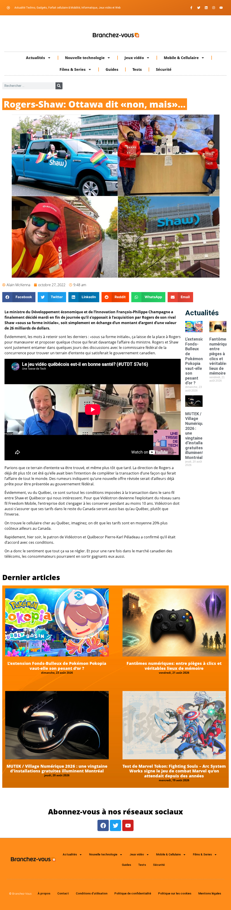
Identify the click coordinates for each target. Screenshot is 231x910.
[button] (18, 297)
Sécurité (163, 69)
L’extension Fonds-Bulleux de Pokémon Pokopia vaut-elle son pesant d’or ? (195, 361)
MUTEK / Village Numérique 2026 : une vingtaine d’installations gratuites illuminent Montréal (198, 435)
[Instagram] (213, 8)
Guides (112, 69)
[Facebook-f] (191, 8)
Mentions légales (209, 893)
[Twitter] (199, 8)
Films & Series (73, 69)
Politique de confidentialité (132, 893)
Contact (63, 893)
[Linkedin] (206, 8)
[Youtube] (221, 8)
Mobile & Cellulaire (181, 57)
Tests (137, 69)
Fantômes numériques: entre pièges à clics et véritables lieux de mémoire (174, 666)
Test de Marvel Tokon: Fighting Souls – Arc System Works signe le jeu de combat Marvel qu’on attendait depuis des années (174, 771)
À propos (44, 893)
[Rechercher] (58, 85)
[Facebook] (103, 825)
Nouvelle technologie (85, 57)
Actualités (35, 57)
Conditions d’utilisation (91, 893)
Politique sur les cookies (174, 893)
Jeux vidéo (134, 57)
